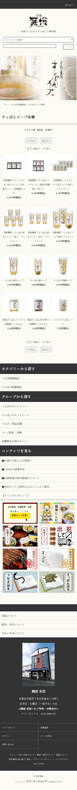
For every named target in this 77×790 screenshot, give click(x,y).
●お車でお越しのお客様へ (17, 460)
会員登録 (44, 727)
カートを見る (46, 735)
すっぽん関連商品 (19, 104)
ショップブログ (61, 759)
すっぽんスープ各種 (36, 104)
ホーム (6, 104)
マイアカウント (9, 727)
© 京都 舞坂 (38, 776)
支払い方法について (26, 754)
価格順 (40, 129)
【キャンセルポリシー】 (15, 495)
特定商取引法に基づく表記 (19, 759)
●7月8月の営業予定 (13, 469)
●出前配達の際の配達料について (20, 478)
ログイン (5, 735)
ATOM (41, 763)
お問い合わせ (8, 744)
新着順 (48, 129)
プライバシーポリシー (42, 759)
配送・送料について (45, 754)
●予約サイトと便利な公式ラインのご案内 (25, 486)
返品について (61, 754)
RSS (35, 763)
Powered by (20, 781)
